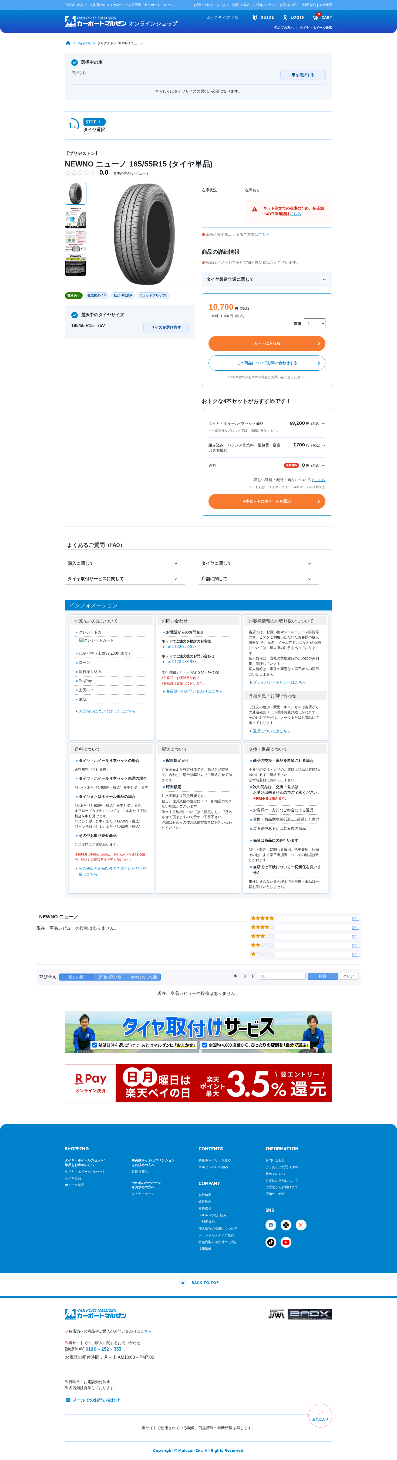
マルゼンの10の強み (213, 1167)
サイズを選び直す (166, 327)
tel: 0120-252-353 (181, 646)
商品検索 (84, 43)
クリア (348, 976)
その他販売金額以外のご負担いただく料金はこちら (113, 871)
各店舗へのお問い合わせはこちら (194, 691)
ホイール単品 (74, 1185)
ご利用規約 (308, 5)
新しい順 (76, 977)
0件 (355, 918)
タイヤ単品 (73, 1178)
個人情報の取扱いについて (217, 1228)
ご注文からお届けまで (281, 1187)
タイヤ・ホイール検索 (316, 28)
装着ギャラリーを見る (214, 1160)
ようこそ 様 (222, 17)
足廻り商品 (140, 1172)
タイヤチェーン (143, 1194)
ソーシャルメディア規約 (216, 1235)
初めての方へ (284, 28)
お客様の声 (288, 5)
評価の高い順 (110, 977)
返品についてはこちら (272, 731)
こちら (295, 213)
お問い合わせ (203, 5)
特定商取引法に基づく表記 (217, 1242)
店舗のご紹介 (265, 5)
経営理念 (204, 1202)
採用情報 (204, 1249)
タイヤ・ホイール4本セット (85, 1172)
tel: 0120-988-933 (181, 661)
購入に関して (81, 563)
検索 (323, 976)
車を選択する (303, 75)
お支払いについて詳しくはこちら (107, 711)
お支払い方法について (281, 1181)
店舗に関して (214, 578)
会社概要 (325, 5)
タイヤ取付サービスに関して (96, 578)
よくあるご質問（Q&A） (235, 5)
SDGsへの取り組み (212, 1215)
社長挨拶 (204, 1208)
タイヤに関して (216, 563)
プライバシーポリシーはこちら (279, 682)
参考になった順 (143, 977)
